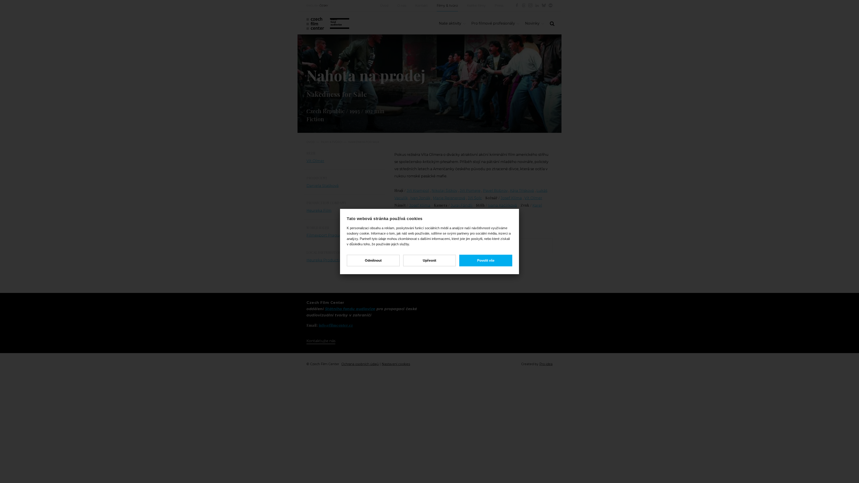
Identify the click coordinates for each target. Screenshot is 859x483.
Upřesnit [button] (429, 260)
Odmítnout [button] (373, 260)
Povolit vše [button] (485, 260)
